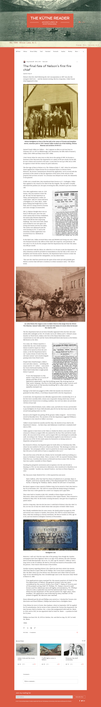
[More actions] (77, 62)
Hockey (70, 51)
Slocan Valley (33, 51)
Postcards (55, 51)
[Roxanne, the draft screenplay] (74, 650)
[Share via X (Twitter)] (27, 628)
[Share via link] (34, 628)
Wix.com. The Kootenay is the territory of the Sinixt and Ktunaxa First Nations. (55, 701)
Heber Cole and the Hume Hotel (26, 658)
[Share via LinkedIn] (31, 628)
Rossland (47, 51)
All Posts (18, 51)
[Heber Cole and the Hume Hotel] (26, 650)
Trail (41, 51)
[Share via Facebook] (24, 628)
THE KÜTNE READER (49, 18)
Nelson (25, 51)
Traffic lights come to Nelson (49, 658)
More (76, 51)
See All (83, 640)
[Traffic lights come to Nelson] (50, 650)
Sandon (63, 51)
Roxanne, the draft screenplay (72, 658)
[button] (83, 51)
